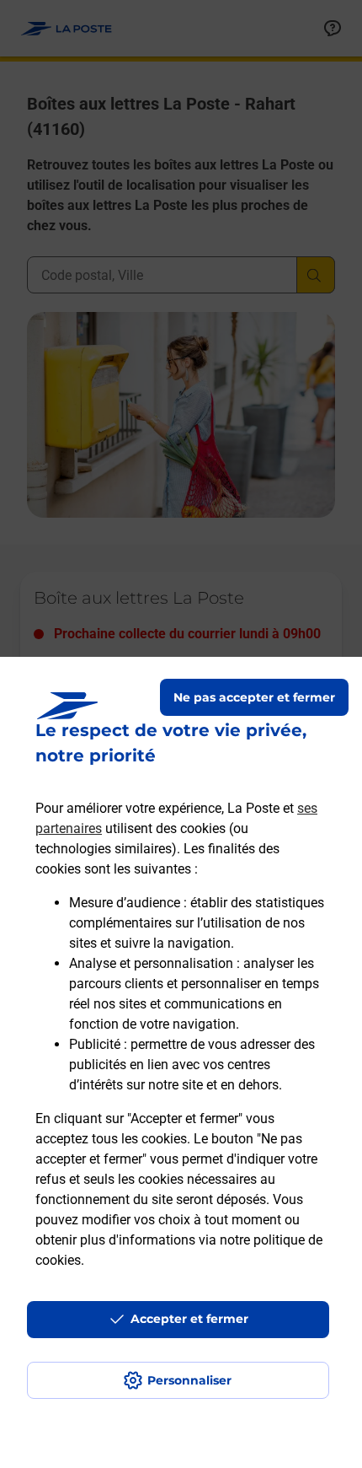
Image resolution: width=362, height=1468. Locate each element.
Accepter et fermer (189, 1318)
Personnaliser (189, 1380)
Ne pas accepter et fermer (254, 697)
